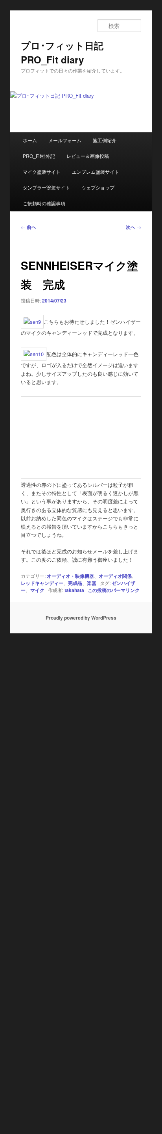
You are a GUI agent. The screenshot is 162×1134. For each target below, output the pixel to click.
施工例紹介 (104, 140)
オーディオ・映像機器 (70, 575)
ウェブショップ (97, 187)
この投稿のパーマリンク (114, 590)
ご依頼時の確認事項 (44, 203)
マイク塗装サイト (42, 171)
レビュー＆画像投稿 (87, 155)
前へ (28, 226)
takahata (74, 590)
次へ (133, 226)
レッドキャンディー (42, 582)
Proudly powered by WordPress (81, 617)
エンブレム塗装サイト (95, 171)
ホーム (30, 140)
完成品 (75, 582)
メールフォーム (64, 140)
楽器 (91, 582)
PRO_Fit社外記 (39, 155)
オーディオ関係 (115, 575)
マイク (37, 590)
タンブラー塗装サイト (46, 187)
